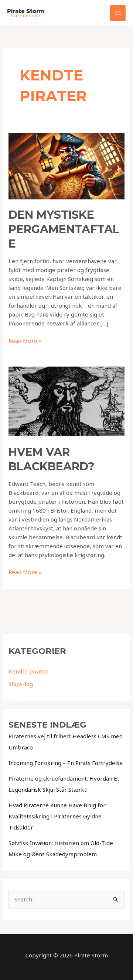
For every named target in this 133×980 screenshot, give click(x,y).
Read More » (25, 341)
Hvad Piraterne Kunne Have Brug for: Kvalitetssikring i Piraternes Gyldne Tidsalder (57, 816)
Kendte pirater (28, 671)
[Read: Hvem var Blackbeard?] (66, 400)
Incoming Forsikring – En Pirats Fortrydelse (65, 763)
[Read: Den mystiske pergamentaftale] (66, 165)
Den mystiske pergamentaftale (63, 229)
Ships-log (20, 684)
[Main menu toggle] (118, 13)
